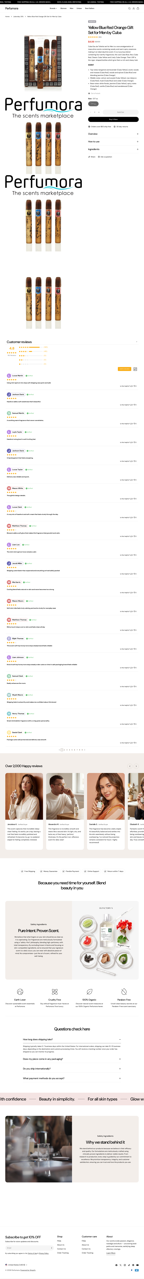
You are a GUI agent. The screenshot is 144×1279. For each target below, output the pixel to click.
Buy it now (113, 119)
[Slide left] (129, 766)
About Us (60, 1245)
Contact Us (61, 1249)
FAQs (59, 1241)
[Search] (129, 8)
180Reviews (12, 355)
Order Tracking (63, 1253)
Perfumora (11, 8)
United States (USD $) (16, 1265)
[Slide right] (136, 766)
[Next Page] (84, 750)
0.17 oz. (95, 104)
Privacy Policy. (44, 1253)
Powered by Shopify (28, 1270)
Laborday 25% (18, 16)
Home (7, 16)
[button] (59, 750)
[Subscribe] (51, 1248)
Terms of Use (32, 1253)
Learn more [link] (110, 1253)
